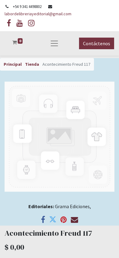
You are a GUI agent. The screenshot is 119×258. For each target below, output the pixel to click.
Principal (13, 64)
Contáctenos (96, 43)
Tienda (32, 64)
